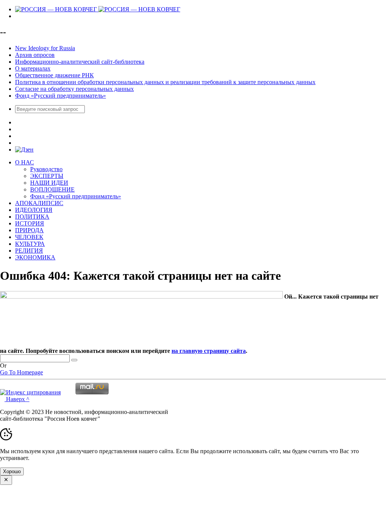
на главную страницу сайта (209, 351)
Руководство (46, 169)
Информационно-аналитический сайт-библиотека (79, 61)
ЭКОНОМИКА (35, 257)
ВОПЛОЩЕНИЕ (52, 189)
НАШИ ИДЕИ (49, 182)
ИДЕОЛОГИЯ (33, 210)
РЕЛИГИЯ (29, 250)
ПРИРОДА (29, 230)
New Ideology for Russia (45, 48)
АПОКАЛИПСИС (39, 203)
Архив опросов (35, 55)
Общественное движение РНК (54, 75)
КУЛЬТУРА (30, 244)
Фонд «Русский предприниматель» (60, 95)
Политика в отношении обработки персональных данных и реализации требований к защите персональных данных (165, 82)
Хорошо (12, 471)
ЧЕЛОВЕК (29, 237)
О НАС (24, 162)
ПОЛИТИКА (32, 216)
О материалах (33, 68)
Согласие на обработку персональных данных (74, 89)
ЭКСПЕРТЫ (46, 176)
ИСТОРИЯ (29, 223)
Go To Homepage (21, 372)
